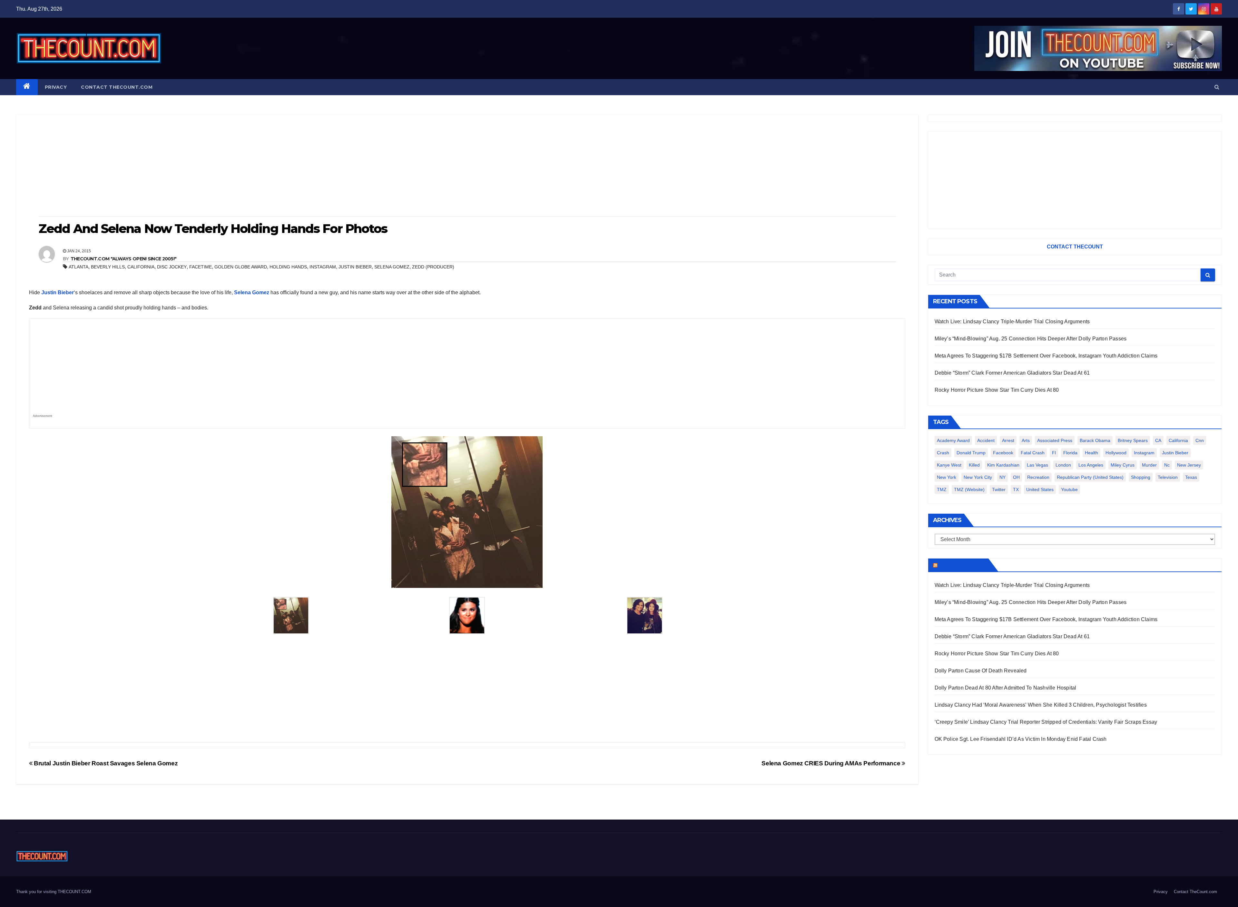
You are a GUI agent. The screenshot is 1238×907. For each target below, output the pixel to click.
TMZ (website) (969, 489)
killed (974, 465)
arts (1026, 440)
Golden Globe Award (240, 266)
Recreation (1038, 477)
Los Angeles (1090, 465)
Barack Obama (1095, 440)
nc (1167, 465)
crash (943, 452)
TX (1016, 489)
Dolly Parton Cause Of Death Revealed (981, 670)
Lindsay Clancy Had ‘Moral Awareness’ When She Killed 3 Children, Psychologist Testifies (1041, 705)
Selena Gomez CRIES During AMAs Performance (831, 763)
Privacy (56, 87)
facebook (1003, 452)
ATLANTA (78, 266)
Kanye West (949, 465)
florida (1070, 452)
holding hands (288, 266)
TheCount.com (962, 565)
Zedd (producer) (433, 266)
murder (1149, 465)
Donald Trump (971, 452)
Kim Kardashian (1003, 465)
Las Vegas (1037, 465)
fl (1054, 452)
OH (1016, 477)
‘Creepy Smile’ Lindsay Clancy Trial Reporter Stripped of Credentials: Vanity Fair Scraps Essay (1046, 722)
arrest (1008, 440)
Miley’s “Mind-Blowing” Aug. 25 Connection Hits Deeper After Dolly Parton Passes (1031, 338)
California (140, 266)
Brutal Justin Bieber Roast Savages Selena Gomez (105, 763)
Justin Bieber (355, 266)
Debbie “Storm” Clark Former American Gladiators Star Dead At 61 (1012, 373)
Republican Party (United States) (1090, 477)
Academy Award (953, 440)
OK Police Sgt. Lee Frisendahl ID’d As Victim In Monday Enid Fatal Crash (1021, 739)
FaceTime (200, 266)
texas (1191, 477)
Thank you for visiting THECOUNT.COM (53, 891)
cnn (1199, 440)
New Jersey (1189, 465)
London (1063, 465)
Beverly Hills (108, 266)
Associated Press (1054, 440)
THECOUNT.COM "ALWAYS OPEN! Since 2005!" (124, 259)
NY (1002, 477)
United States (1040, 489)
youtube (1069, 489)
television (1168, 477)
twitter (999, 489)
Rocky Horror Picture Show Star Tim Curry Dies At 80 (997, 390)
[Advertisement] (467, 166)
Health (1091, 452)
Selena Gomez (391, 266)
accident (986, 440)
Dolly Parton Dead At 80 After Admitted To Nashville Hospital (1005, 687)
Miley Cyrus (1123, 465)
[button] (1216, 87)
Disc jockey (172, 266)
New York (946, 477)
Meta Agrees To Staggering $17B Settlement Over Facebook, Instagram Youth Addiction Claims (1046, 355)
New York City (978, 477)
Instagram (323, 266)
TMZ (942, 489)
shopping (1140, 477)
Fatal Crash (1033, 452)
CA (1158, 440)
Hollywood (1115, 452)
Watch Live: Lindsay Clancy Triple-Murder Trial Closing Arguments (1012, 321)
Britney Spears (1133, 440)
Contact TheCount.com (116, 87)
